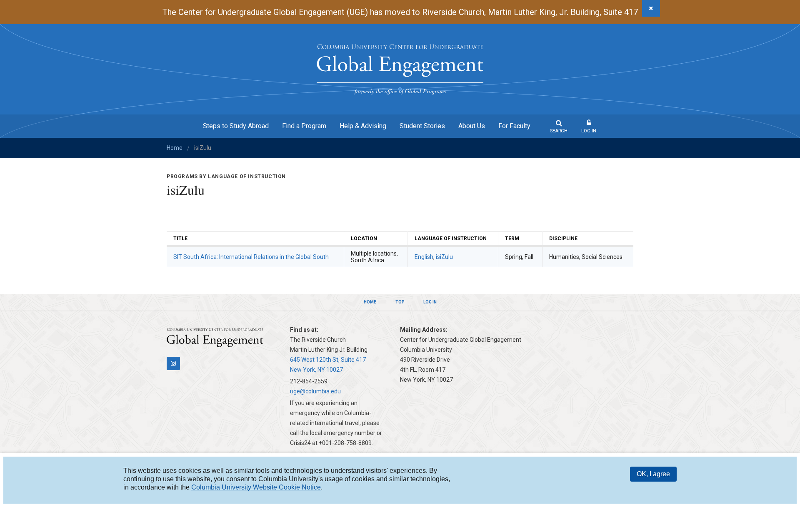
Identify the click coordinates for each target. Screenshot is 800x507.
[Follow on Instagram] (173, 363)
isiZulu (444, 257)
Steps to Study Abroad (236, 126)
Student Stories (422, 126)
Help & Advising (363, 126)
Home (174, 147)
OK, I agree (653, 473)
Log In (588, 131)
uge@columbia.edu (315, 391)
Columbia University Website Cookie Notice (256, 487)
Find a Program (304, 126)
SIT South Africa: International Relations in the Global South (251, 257)
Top (400, 302)
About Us (471, 126)
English (424, 257)
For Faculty (514, 126)
